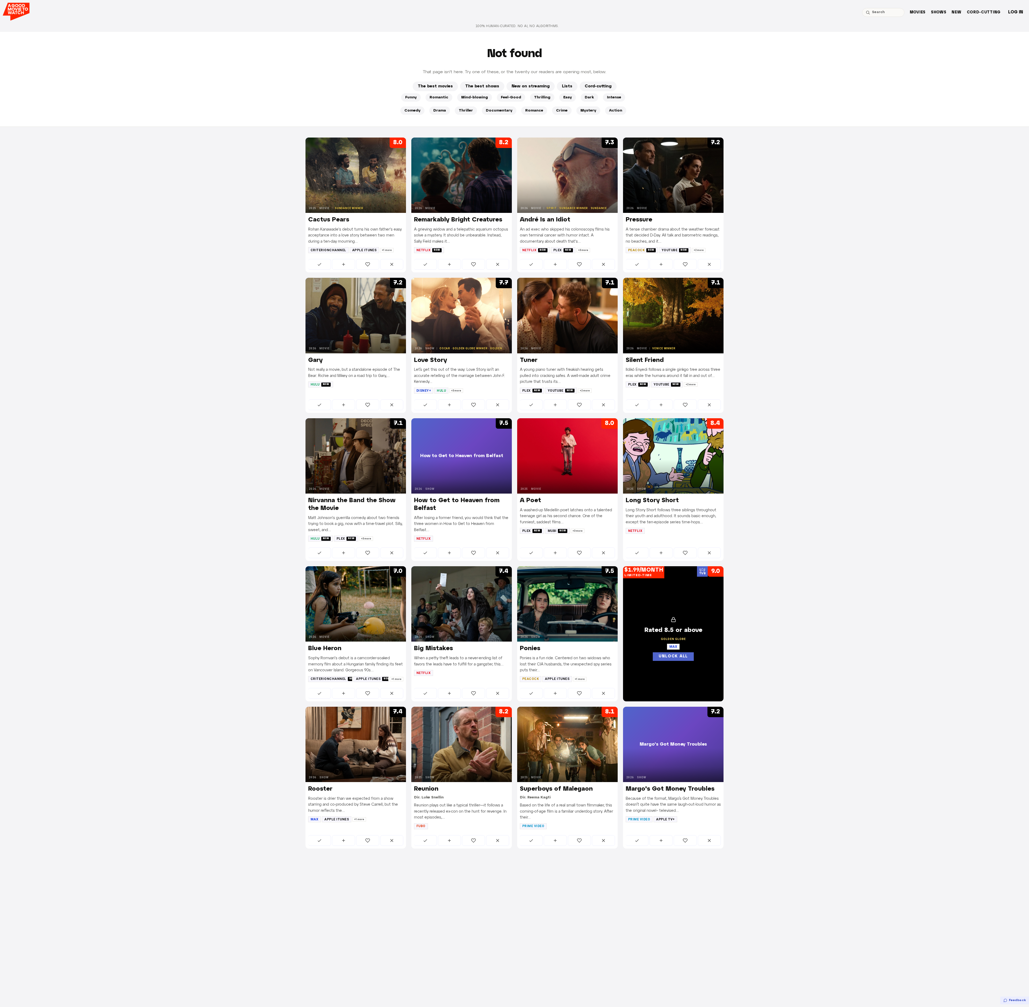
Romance (534, 110)
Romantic (439, 97)
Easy (567, 97)
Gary (315, 360)
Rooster (320, 789)
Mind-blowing (474, 97)
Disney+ (423, 391)
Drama (439, 110)
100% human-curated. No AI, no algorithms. (517, 26)
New (956, 12)
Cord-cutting (984, 12)
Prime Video (533, 826)
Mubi (557, 531)
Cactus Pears (328, 220)
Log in (1015, 12)
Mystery (588, 110)
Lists (567, 86)
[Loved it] (367, 264)
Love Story (430, 360)
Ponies (530, 648)
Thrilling (542, 97)
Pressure (639, 220)
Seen (319, 264)
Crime (562, 110)
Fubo (421, 826)
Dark (589, 97)
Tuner (529, 360)
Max (314, 819)
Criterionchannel (328, 250)
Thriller (466, 110)
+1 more (387, 250)
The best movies (435, 86)
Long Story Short (652, 500)
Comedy (412, 110)
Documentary (499, 110)
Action (615, 110)
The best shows (482, 86)
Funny (411, 97)
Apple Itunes (364, 250)
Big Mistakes (433, 648)
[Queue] (343, 264)
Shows (938, 12)
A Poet (530, 500)
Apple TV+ (665, 819)
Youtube (674, 250)
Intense (614, 97)
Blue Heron (324, 648)
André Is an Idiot (545, 220)
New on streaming (531, 86)
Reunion (426, 789)
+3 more (583, 250)
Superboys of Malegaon (556, 789)
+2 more (699, 250)
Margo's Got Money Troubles (670, 789)
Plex (562, 250)
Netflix (428, 250)
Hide (391, 264)
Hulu (320, 384)
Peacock (641, 250)
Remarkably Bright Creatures (458, 220)
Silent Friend (645, 360)
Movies (918, 12)
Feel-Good (511, 97)
